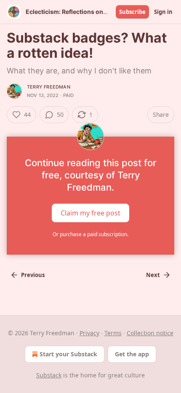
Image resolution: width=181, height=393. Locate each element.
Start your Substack (68, 354)
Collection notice (150, 333)
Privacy (89, 333)
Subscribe (132, 12)
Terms (113, 333)
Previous (33, 275)
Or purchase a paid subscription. (90, 234)
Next (153, 275)
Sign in (163, 12)
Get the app (132, 354)
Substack (48, 375)
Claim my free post (90, 213)
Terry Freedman (48, 87)
